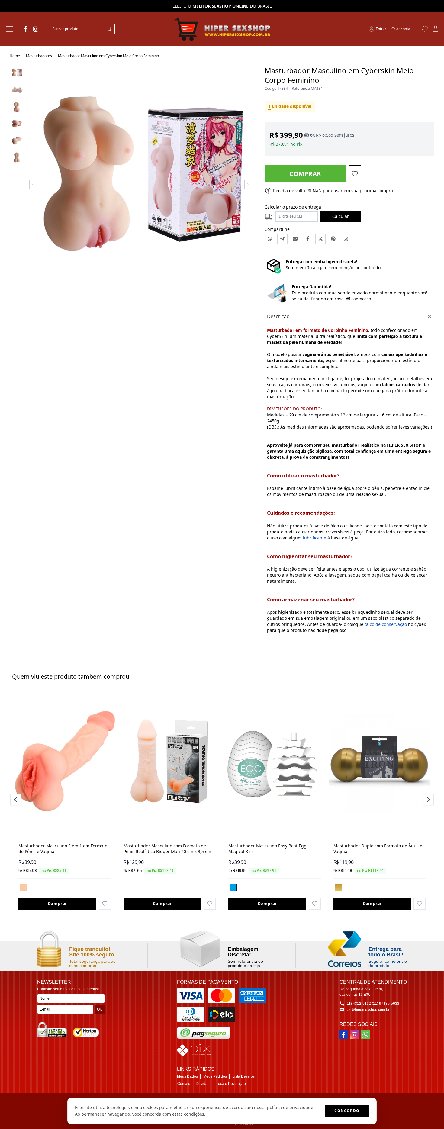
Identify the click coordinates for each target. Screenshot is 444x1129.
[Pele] (23, 887)
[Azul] (233, 887)
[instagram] (35, 29)
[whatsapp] (365, 1034)
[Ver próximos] (427, 799)
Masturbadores (39, 55)
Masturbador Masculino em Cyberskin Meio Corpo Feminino (108, 55)
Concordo (346, 1110)
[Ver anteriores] (17, 799)
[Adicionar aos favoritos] (105, 904)
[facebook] (26, 29)
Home (15, 55)
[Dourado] (338, 887)
